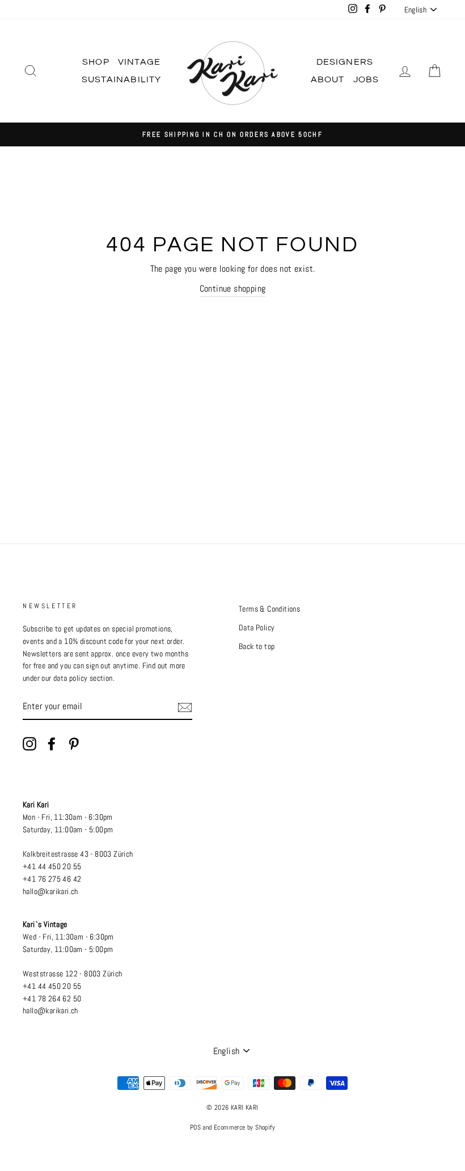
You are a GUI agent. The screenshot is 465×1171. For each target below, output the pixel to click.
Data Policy (256, 628)
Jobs (366, 79)
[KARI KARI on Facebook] (51, 744)
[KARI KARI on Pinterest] (74, 744)
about (328, 79)
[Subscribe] (184, 707)
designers (345, 61)
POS (195, 1127)
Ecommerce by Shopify (244, 1127)
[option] (232, 134)
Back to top (256, 646)
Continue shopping (233, 288)
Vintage (139, 61)
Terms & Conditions (269, 609)
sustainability (122, 79)
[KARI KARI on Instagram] (29, 744)
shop (95, 61)
